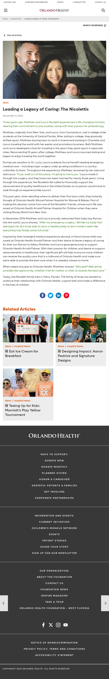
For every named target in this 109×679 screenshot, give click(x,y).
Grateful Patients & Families (54, 485)
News (6, 103)
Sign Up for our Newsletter (54, 553)
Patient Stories (54, 540)
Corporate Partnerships (54, 497)
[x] (51, 625)
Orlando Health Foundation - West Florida (54, 608)
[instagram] (58, 625)
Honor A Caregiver (54, 479)
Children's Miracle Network (54, 528)
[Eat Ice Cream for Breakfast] (28, 328)
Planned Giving (54, 473)
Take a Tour (54, 601)
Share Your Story (54, 546)
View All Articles (14, 35)
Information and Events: (54, 515)
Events (54, 534)
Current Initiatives (54, 521)
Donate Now (54, 460)
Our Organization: (54, 570)
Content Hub (16, 19)
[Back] (6, 10)
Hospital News (22, 346)
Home (5, 19)
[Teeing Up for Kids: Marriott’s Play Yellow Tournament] (28, 382)
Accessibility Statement (54, 655)
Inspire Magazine (54, 595)
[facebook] (43, 625)
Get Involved (54, 491)
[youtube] (65, 625)
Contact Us (54, 583)
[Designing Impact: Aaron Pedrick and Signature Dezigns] (81, 328)
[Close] (103, 10)
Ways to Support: (54, 454)
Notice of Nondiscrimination (54, 642)
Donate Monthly (54, 466)
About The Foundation (54, 576)
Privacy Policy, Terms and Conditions (54, 648)
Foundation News (54, 589)
